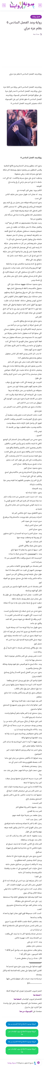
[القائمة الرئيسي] (40, 5)
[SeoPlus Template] (35, 1063)
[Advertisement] (22, 49)
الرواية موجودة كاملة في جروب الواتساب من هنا (22, 1033)
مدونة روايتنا (12, 1063)
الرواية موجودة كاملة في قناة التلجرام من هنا (22, 1024)
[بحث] (4, 5)
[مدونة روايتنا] (22, 5)
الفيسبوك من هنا (26, 1011)
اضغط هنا (37, 995)
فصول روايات (36, 16)
